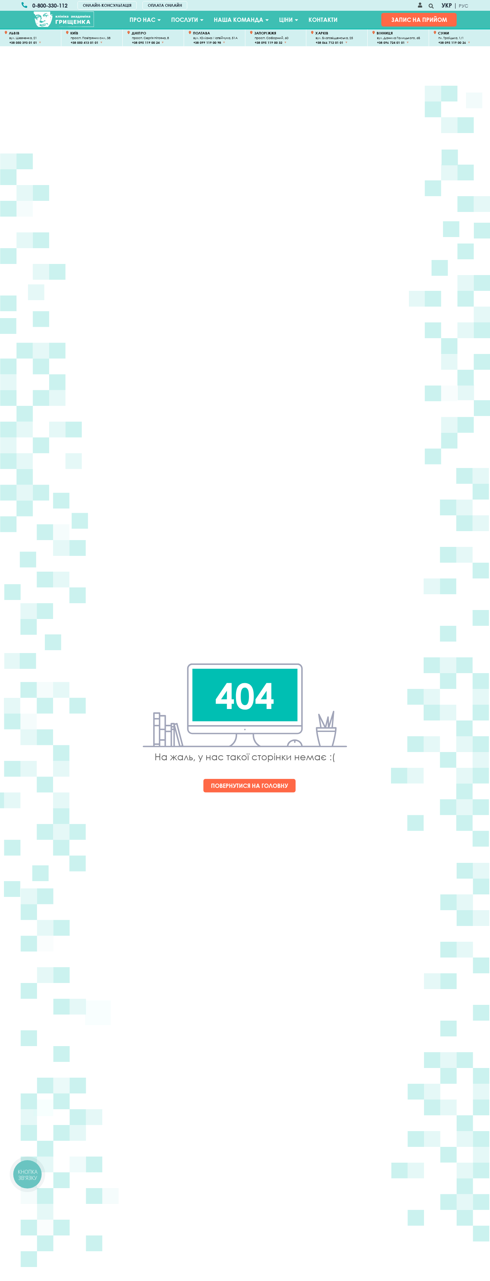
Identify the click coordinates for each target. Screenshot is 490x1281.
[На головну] (63, 19)
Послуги (184, 19)
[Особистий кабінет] (420, 5)
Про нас (142, 19)
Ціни (286, 19)
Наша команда (238, 19)
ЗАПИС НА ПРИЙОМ (419, 19)
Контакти (323, 19)
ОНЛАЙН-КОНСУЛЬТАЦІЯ (107, 5)
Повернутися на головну (249, 785)
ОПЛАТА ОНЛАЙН (165, 5)
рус (463, 6)
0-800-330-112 (49, 5)
